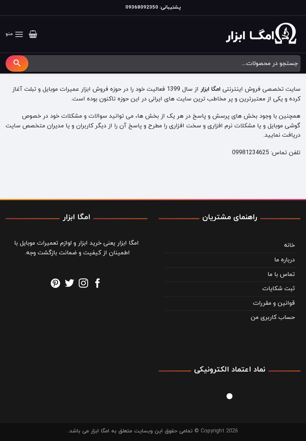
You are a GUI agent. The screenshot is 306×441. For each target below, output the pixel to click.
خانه (289, 245)
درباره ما (284, 260)
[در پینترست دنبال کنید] (55, 284)
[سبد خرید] (33, 34)
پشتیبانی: (169, 7)
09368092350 (141, 7)
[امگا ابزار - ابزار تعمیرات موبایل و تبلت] (263, 34)
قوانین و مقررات (274, 303)
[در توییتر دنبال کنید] (69, 284)
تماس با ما (281, 274)
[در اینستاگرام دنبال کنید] (83, 284)
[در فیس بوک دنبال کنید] (97, 284)
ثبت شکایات (278, 289)
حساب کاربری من (273, 317)
